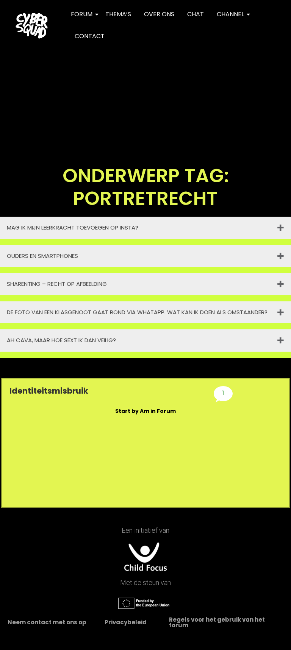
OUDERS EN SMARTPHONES (42, 256)
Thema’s (118, 14)
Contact (90, 36)
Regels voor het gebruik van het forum (217, 622)
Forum (81, 14)
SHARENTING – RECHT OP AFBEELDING (57, 284)
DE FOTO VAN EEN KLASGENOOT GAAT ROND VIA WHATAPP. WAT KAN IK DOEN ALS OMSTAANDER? (137, 312)
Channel (230, 14)
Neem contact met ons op (47, 622)
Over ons (159, 14)
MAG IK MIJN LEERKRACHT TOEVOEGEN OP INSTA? (72, 227)
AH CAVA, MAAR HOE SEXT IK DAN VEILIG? (61, 340)
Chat (195, 14)
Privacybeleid (126, 622)
